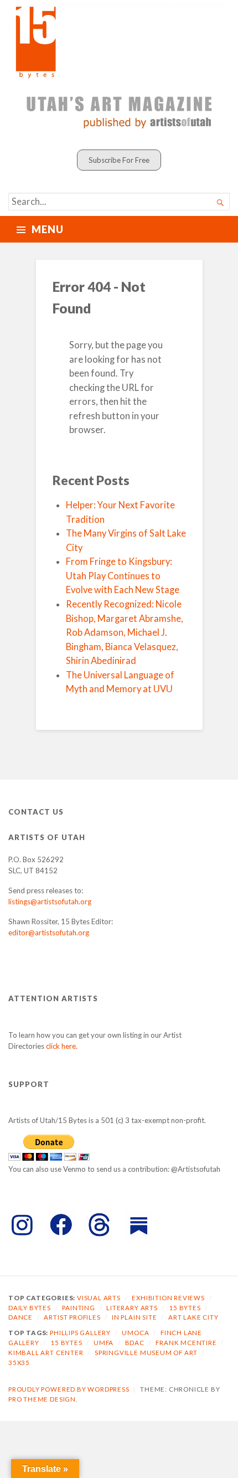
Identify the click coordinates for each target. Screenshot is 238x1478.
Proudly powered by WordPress (69, 1389)
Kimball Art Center (46, 1352)
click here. (61, 1046)
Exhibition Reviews (168, 1297)
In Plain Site (134, 1317)
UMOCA (135, 1332)
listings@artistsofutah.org (49, 901)
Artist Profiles (72, 1317)
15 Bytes (184, 1307)
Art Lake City (193, 1317)
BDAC (134, 1342)
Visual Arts (99, 1297)
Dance (20, 1317)
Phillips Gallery (80, 1332)
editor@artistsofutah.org (48, 932)
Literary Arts (132, 1307)
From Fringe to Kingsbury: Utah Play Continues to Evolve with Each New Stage (122, 575)
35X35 (19, 1362)
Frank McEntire (186, 1342)
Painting (78, 1307)
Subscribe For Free (119, 160)
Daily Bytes (29, 1307)
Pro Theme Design (42, 1399)
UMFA (103, 1342)
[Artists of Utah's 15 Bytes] (119, 41)
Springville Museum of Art (146, 1352)
